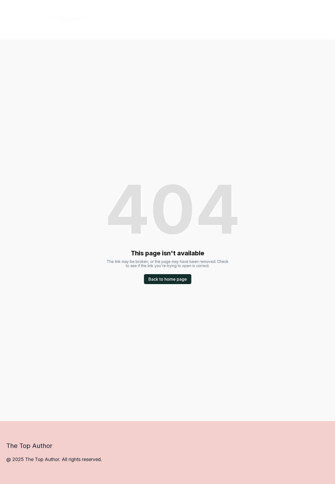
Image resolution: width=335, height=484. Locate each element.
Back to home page (167, 279)
